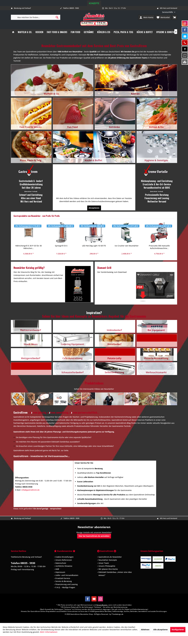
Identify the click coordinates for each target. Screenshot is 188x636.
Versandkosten (102, 605)
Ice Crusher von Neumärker (94, 245)
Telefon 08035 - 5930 (23, 563)
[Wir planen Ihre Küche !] (185, 55)
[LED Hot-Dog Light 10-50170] (61, 232)
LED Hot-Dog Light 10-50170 (61, 245)
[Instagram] (100, 598)
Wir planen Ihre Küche (108, 569)
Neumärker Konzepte (107, 560)
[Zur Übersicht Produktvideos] (94, 398)
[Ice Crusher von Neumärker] (93, 232)
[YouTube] (94, 598)
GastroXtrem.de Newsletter (110, 557)
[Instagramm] (185, 23)
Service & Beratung (63, 581)
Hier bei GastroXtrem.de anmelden (94, 536)
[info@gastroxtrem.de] (185, 36)
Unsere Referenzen (63, 560)
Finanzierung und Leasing (66, 584)
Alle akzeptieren (160, 629)
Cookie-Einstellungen (64, 557)
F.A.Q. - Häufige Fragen (65, 587)
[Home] (13, 32)
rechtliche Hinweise (63, 566)
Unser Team (103, 563)
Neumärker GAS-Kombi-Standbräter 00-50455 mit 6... (159, 246)
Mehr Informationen (48, 632)
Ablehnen (145, 629)
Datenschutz (60, 563)
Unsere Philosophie (106, 566)
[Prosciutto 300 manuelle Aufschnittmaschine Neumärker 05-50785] (126, 232)
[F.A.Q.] (185, 49)
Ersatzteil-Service (62, 578)
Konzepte (94, 3)
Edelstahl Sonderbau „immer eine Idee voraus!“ (115, 573)
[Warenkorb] (174, 17)
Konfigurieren (178, 629)
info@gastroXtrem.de (30, 490)
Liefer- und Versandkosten (66, 575)
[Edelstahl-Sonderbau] (185, 62)
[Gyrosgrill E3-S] (28, 232)
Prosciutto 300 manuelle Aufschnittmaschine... (126, 246)
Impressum (60, 572)
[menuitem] (168, 12)
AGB (57, 569)
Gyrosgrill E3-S (28, 245)
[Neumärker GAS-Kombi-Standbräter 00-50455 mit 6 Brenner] (159, 232)
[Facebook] (87, 598)
